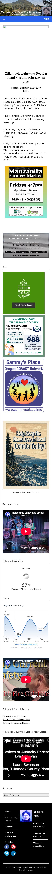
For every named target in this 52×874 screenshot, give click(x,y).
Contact (9, 826)
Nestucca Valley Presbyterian (16, 719)
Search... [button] (9, 842)
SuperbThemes (26, 870)
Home (8, 811)
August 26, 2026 (39, 826)
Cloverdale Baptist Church (15, 716)
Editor (26, 91)
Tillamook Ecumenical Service (16, 723)
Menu (46, 18)
